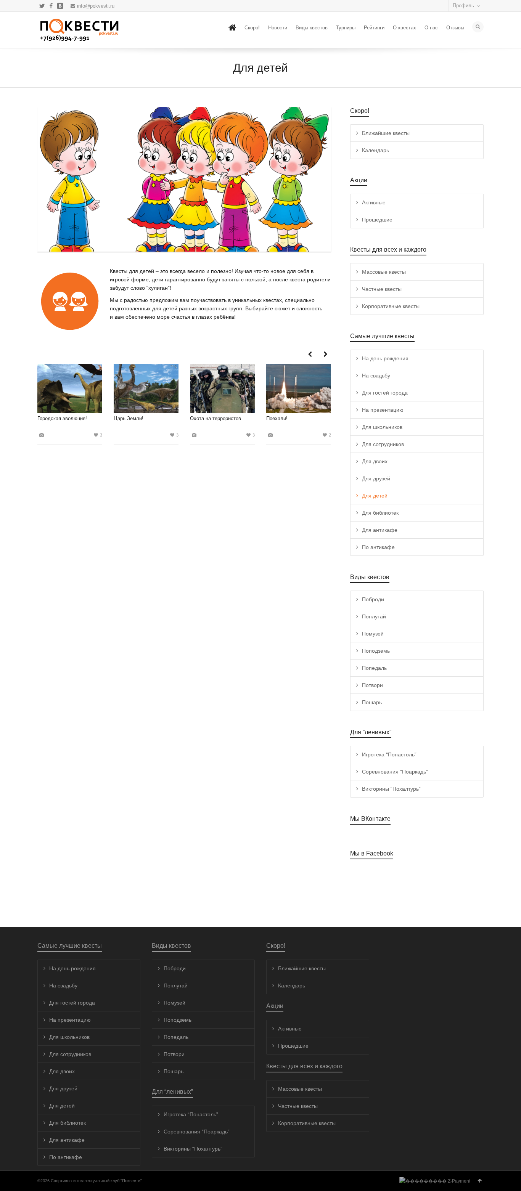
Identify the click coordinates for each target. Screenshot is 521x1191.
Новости (277, 27)
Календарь (375, 150)
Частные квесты (382, 289)
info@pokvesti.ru (95, 6)
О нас (431, 27)
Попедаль (374, 668)
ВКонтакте (60, 5)
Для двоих (375, 461)
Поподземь (376, 651)
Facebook (51, 5)
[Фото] (41, 435)
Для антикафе (379, 530)
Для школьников (382, 427)
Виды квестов (312, 27)
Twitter (42, 5)
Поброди (373, 599)
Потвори (372, 685)
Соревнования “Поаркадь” (395, 772)
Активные (374, 202)
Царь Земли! (128, 418)
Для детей (375, 496)
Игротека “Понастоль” (389, 754)
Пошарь (372, 702)
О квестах (404, 27)
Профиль (463, 5)
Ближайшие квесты (386, 133)
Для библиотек (380, 513)
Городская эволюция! (62, 418)
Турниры (345, 27)
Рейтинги (374, 27)
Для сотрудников (383, 444)
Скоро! (252, 27)
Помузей (373, 634)
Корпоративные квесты (391, 306)
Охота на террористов (215, 418)
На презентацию (383, 410)
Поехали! (277, 418)
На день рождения (385, 358)
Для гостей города (385, 393)
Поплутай (374, 616)
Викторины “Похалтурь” (391, 789)
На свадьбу (376, 375)
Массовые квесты (384, 272)
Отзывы (455, 27)
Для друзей (376, 478)
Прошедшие (377, 220)
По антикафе (378, 547)
